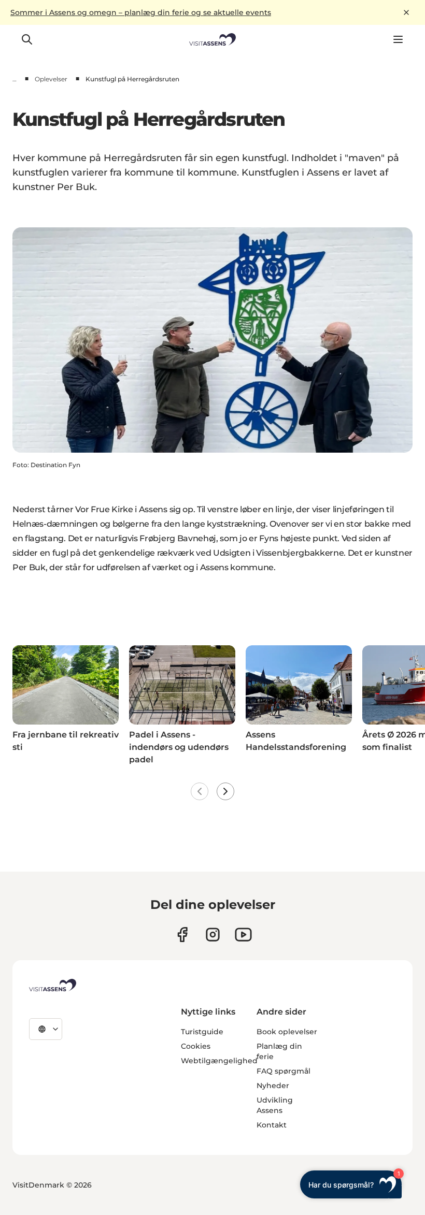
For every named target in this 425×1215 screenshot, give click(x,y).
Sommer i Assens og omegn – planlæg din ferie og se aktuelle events (140, 12)
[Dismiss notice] (406, 12)
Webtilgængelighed (219, 1060)
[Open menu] (398, 39)
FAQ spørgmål (283, 1071)
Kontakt (272, 1125)
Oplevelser (51, 79)
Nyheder (273, 1085)
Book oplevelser (287, 1031)
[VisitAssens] (52, 985)
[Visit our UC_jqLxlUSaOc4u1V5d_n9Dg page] (243, 934)
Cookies (195, 1046)
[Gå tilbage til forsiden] (212, 39)
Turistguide (202, 1031)
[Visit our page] (182, 934)
